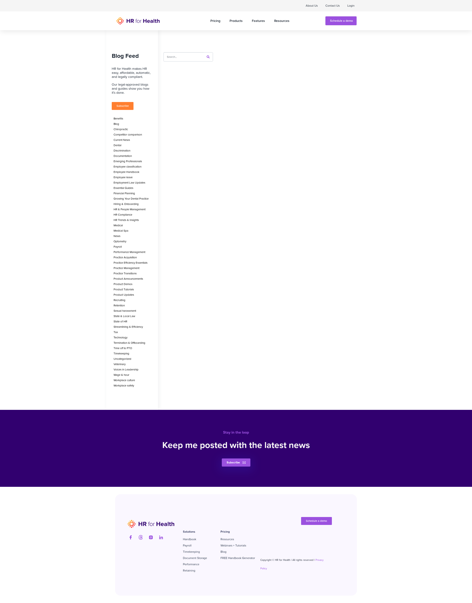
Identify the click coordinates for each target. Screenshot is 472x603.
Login (351, 5)
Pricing (215, 20)
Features (258, 20)
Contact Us (332, 5)
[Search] (208, 56)
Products (236, 20)
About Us (312, 5)
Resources (281, 20)
